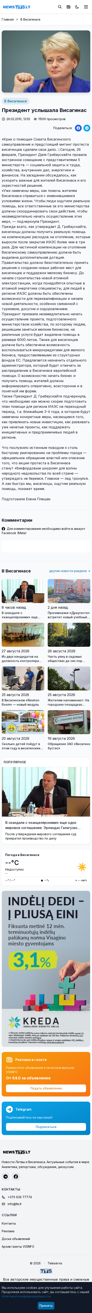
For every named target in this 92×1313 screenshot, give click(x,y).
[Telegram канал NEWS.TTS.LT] (5, 1176)
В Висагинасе (30, 19)
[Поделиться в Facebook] (78, 128)
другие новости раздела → (69, 571)
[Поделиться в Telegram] (86, 128)
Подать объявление (46, 1088)
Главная (8, 19)
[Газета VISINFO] (68, 7)
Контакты (9, 1223)
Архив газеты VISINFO (18, 1246)
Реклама (8, 1231)
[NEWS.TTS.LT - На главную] (17, 7)
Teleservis (54, 1263)
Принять (46, 1305)
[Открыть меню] (86, 7)
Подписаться (46, 1127)
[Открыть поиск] (60, 7)
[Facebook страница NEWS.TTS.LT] (16, 1176)
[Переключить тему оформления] (77, 7)
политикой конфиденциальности (26, 1296)
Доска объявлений (16, 1239)
